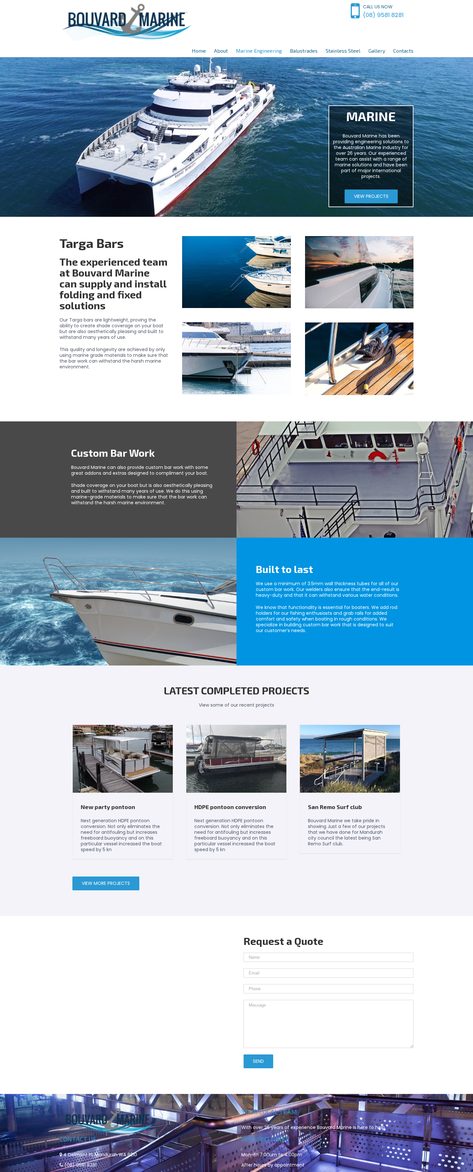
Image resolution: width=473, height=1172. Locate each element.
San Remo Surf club (335, 806)
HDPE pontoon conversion (230, 806)
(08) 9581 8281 (383, 15)
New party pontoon (108, 806)
